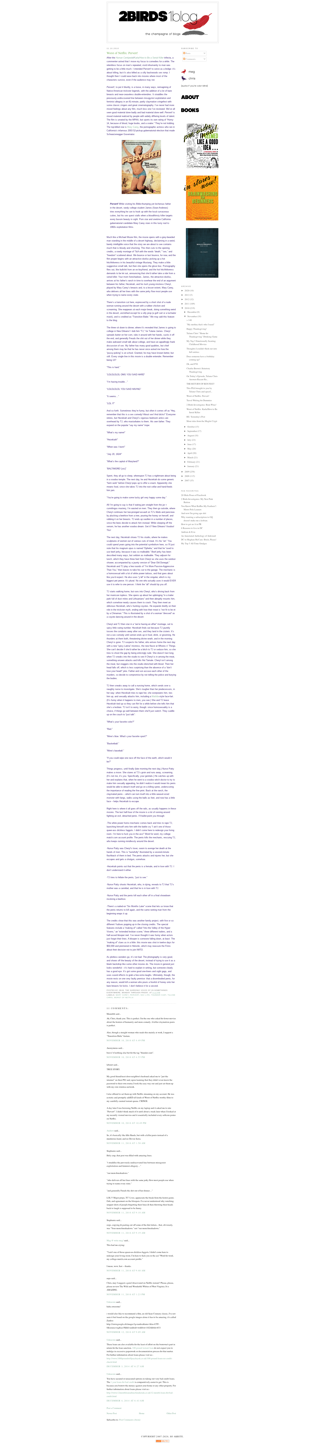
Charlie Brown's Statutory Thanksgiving (198, 370)
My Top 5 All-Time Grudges (194, 543)
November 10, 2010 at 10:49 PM (127, 1122)
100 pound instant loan (143, 1347)
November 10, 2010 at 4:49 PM (126, 1040)
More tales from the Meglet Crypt (202, 421)
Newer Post (112, 1413)
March (190, 457)
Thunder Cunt (158, 995)
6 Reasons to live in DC (192, 528)
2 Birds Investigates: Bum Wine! (201, 404)
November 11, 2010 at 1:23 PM (126, 1294)
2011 (187, 303)
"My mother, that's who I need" (200, 324)
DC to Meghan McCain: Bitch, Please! (198, 539)
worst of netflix (124, 997)
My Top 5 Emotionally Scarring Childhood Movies (201, 342)
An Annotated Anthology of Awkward (198, 535)
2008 (187, 476)
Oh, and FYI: (192, 363)
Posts (187, 53)
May (189, 448)
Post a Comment (114, 1408)
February (191, 461)
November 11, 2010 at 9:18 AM (126, 1212)
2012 (187, 299)
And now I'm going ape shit (193, 513)
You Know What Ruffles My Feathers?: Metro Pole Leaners (199, 508)
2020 (187, 290)
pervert (134, 995)
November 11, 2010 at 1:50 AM (126, 1143)
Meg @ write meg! (115, 1240)
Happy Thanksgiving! (197, 328)
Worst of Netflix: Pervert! (122, 53)
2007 (187, 480)
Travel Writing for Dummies (199, 400)
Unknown (111, 1301)
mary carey (122, 995)
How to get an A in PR (191, 524)
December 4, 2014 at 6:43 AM (125, 1400)
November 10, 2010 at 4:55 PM (126, 1057)
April (190, 453)
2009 (187, 471)
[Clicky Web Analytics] (162, 1441)
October (191, 426)
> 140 (189, 320)
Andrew (110, 1130)
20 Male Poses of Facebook (193, 495)
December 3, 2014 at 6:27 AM (125, 1366)
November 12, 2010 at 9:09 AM (126, 1332)
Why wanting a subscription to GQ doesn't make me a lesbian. (197, 519)
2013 (187, 294)
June (189, 444)
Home (141, 1413)
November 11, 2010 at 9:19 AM (126, 1232)
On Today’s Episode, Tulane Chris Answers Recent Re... (202, 378)
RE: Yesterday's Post (196, 416)
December (192, 311)
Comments (190, 58)
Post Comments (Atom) (129, 1419)
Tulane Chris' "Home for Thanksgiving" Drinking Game (202, 335)
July (189, 439)
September (192, 431)
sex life (145, 995)
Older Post (171, 1413)
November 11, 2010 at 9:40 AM (126, 1270)
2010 (187, 308)
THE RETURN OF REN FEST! (200, 383)
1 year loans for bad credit (122, 1382)
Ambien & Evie (188, 531)
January (191, 466)
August (190, 435)
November (192, 316)
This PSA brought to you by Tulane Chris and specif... (199, 390)
